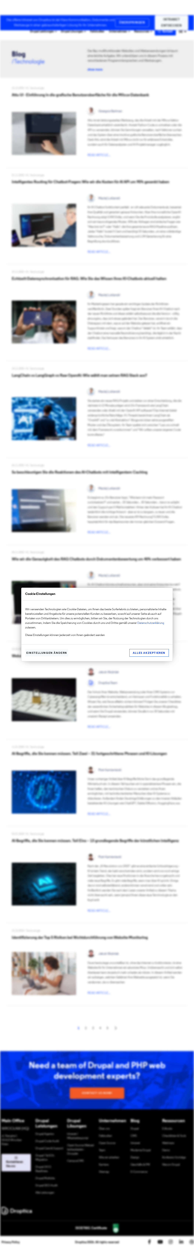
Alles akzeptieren (149, 653)
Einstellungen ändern (46, 653)
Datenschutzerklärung (150, 623)
